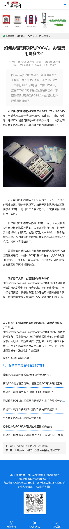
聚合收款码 (9, 482)
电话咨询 (11, 526)
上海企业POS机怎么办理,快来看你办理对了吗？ (37, 450)
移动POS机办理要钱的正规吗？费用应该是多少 (30, 409)
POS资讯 (32, 36)
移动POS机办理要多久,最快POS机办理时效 (28, 392)
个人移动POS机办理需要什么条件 (22, 418)
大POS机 (56, 255)
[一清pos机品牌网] (12, 4)
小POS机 (31, 255)
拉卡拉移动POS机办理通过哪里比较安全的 (27, 426)
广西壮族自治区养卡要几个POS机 (31, 445)
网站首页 (21, 36)
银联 (49, 341)
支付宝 (40, 341)
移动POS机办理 (20, 358)
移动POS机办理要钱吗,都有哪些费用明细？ (28, 374)
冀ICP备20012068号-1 (39, 478)
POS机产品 (34, 526)
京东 (13, 346)
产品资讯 (43, 36)
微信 (31, 341)
